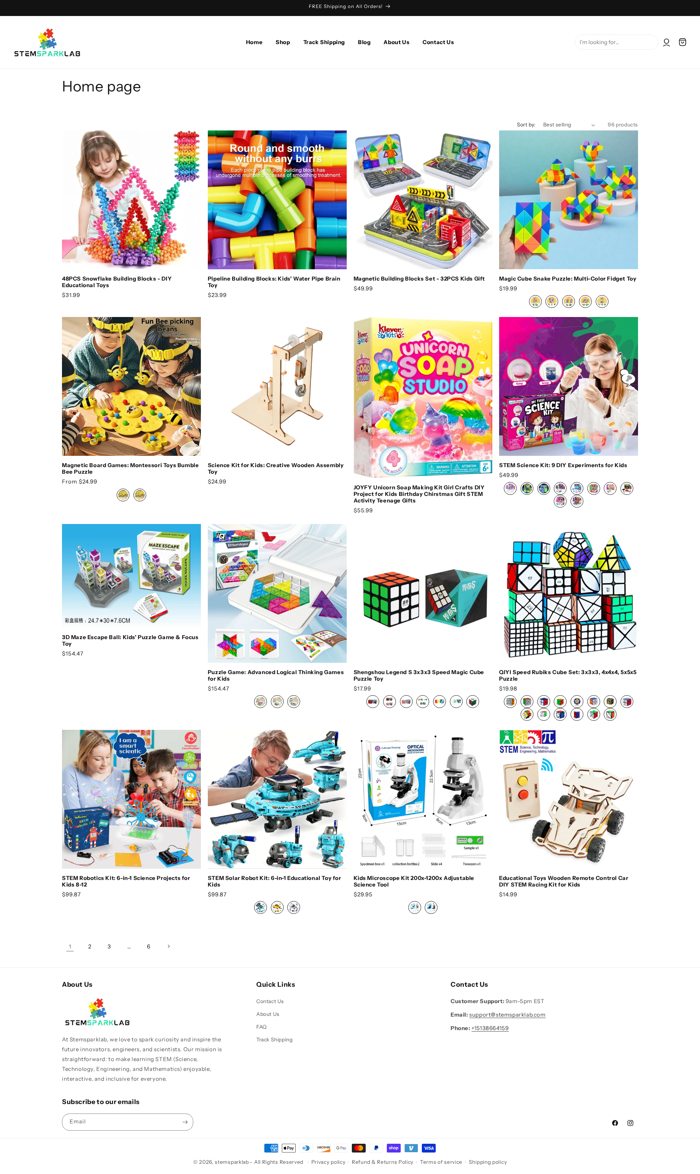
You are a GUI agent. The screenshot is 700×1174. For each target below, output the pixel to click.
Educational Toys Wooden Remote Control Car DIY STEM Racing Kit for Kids (563, 881)
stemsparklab (232, 1162)
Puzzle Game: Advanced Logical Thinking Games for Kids (276, 675)
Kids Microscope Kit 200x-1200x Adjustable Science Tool (414, 881)
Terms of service (441, 1162)
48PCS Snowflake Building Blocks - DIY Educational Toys (117, 282)
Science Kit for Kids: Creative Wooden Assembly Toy (276, 468)
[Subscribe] (185, 1122)
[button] (682, 42)
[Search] (692, 24)
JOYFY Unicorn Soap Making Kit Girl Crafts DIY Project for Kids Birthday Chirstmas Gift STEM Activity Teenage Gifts (419, 494)
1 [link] (70, 946)
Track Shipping (274, 1039)
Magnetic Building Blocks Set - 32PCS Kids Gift (419, 278)
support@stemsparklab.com (507, 1014)
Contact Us (270, 1001)
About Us (268, 1014)
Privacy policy (328, 1162)
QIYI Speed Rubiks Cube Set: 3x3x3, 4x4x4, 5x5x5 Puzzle (568, 675)
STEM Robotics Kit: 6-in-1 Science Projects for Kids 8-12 (126, 881)
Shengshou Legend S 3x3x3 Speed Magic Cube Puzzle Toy (419, 675)
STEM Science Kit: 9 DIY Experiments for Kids (563, 465)
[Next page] (168, 946)
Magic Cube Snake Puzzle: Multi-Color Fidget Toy (567, 278)
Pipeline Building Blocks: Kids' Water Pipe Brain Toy (274, 282)
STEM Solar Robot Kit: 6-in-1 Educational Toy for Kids (274, 881)
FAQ (261, 1027)
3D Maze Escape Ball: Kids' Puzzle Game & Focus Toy (130, 640)
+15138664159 (490, 1028)
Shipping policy (488, 1162)
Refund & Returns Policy (382, 1162)
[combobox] (616, 42)
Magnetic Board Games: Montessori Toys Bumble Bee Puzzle (130, 468)
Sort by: (526, 124)
